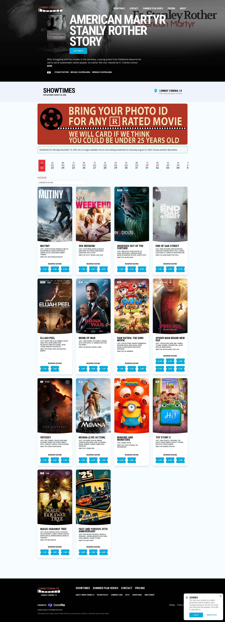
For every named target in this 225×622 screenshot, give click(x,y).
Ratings (172, 605)
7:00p (55, 369)
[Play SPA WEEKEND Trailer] (106, 190)
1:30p (83, 269)
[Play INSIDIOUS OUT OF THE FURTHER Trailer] (144, 190)
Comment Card (116, 595)
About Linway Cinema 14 (85, 595)
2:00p (83, 552)
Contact (133, 8)
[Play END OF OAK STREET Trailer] (183, 190)
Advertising (137, 595)
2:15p (170, 361)
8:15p (180, 269)
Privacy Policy (212, 615)
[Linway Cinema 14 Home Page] (50, 8)
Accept (196, 615)
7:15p (103, 369)
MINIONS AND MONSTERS (125, 438)
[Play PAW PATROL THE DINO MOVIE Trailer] (144, 282)
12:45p (160, 361)
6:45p (170, 369)
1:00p (83, 369)
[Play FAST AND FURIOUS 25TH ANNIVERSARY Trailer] (106, 473)
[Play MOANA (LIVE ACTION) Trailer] (106, 382)
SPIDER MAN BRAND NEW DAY (170, 339)
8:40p (103, 269)
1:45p (160, 460)
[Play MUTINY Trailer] (67, 190)
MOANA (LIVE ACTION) (92, 437)
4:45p (93, 460)
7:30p (65, 460)
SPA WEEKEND (87, 246)
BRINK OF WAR (87, 338)
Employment (150, 595)
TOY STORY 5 (163, 437)
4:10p (132, 369)
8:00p (142, 269)
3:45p (180, 361)
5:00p (132, 460)
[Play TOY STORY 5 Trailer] (183, 382)
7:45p (103, 460)
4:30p (170, 460)
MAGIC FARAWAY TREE (53, 529)
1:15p (44, 369)
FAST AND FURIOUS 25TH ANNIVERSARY (93, 530)
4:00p (93, 369)
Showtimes (119, 8)
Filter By (42, 177)
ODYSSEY (45, 437)
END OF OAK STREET (167, 246)
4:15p (132, 269)
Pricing (171, 8)
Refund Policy (102, 595)
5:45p (93, 269)
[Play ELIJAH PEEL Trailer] (67, 282)
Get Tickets (78, 51)
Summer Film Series (153, 8)
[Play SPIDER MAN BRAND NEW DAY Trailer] (183, 282)
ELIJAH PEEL (47, 338)
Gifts (127, 595)
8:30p (65, 269)
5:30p (170, 269)
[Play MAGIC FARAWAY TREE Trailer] (67, 473)
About (183, 8)
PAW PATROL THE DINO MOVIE (130, 339)
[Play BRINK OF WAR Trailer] (106, 282)
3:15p (44, 269)
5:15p (160, 369)
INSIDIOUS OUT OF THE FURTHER (130, 247)
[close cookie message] (220, 596)
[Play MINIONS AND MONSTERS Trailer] (144, 382)
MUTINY (45, 246)
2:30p (121, 269)
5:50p (55, 269)
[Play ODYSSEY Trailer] (67, 382)
